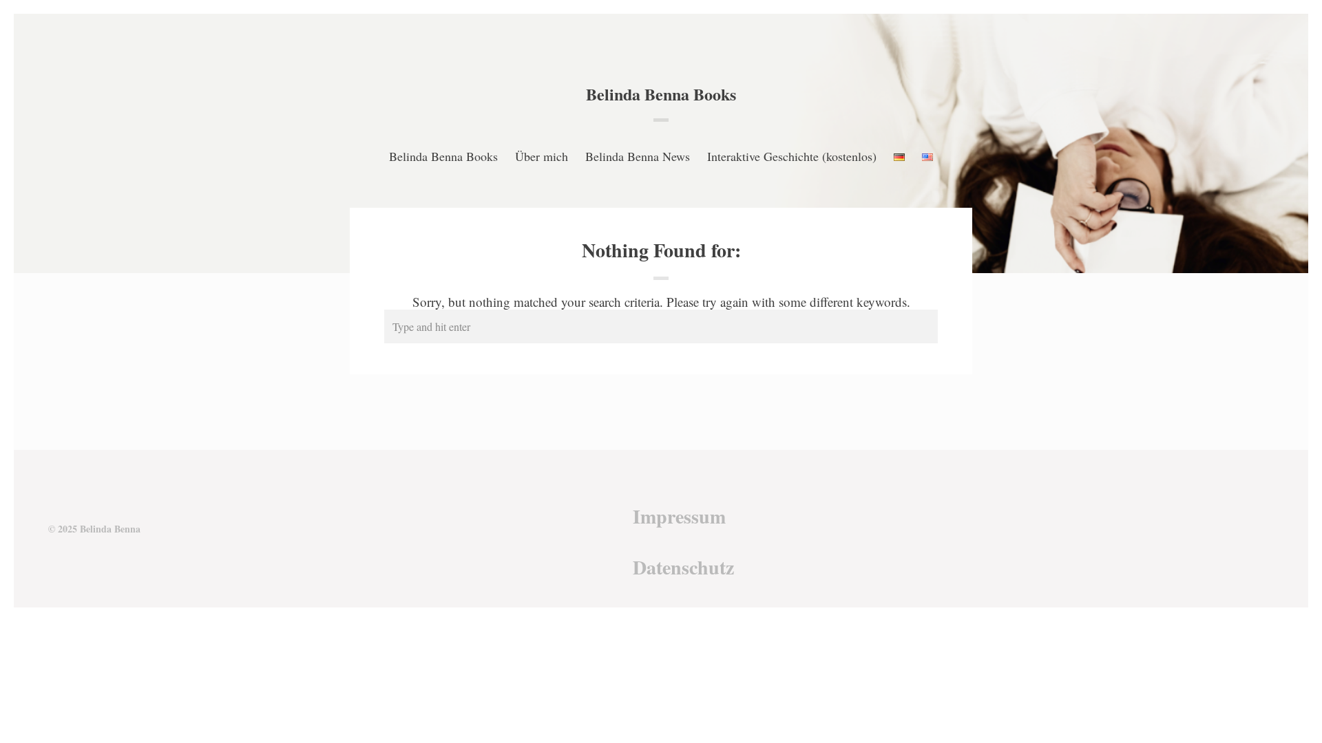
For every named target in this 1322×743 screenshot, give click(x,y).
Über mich (541, 156)
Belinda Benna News (637, 156)
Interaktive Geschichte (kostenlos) (792, 156)
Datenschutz (683, 567)
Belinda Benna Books (661, 94)
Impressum (679, 516)
